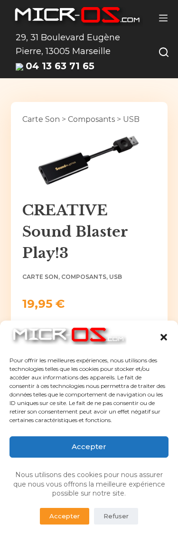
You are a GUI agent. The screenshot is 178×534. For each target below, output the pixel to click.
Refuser (116, 516)
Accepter (89, 446)
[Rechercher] (164, 52)
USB (131, 119)
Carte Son (41, 119)
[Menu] (163, 18)
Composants (91, 119)
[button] (164, 337)
